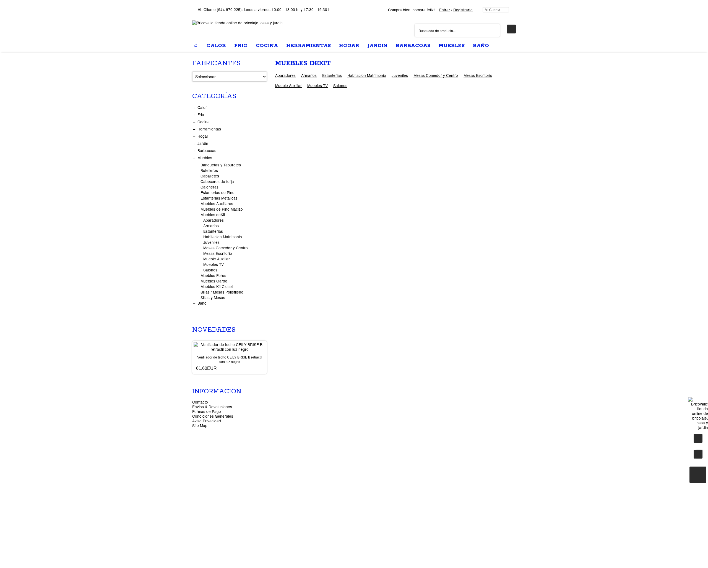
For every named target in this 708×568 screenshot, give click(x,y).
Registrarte (463, 9)
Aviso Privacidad (206, 420)
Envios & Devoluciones (212, 406)
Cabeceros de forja (217, 181)
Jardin (202, 143)
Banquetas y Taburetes (221, 164)
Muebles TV (317, 85)
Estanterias (332, 75)
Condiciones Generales (212, 416)
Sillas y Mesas (213, 297)
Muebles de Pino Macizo (222, 209)
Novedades (213, 330)
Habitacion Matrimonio (366, 75)
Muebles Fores (213, 275)
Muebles (204, 157)
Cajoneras (209, 187)
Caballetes (210, 176)
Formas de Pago (206, 411)
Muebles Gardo (214, 281)
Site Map (199, 425)
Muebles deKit (213, 214)
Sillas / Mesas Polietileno (222, 292)
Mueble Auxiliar (288, 85)
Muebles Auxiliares (217, 203)
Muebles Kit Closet (217, 286)
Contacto (200, 402)
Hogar (202, 136)
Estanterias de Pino (218, 192)
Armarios (309, 75)
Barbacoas (206, 150)
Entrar (444, 9)
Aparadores (285, 75)
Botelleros (209, 170)
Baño (202, 303)
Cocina (203, 121)
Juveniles (400, 75)
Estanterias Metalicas (219, 198)
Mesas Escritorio (478, 75)
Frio (200, 114)
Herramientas (209, 129)
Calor (202, 107)
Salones (340, 85)
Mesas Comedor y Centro (435, 75)
